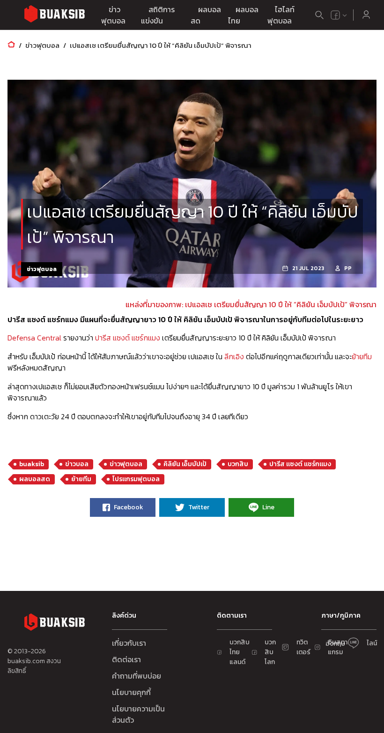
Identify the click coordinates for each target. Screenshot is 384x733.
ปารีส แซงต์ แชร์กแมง (127, 337)
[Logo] (54, 15)
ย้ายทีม (362, 356)
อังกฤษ (335, 644)
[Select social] (339, 15)
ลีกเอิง (234, 356)
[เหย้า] (11, 45)
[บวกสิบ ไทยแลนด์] (335, 15)
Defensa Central (34, 337)
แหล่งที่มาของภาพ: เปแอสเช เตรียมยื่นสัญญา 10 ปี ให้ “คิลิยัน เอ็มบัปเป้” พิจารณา (251, 304)
